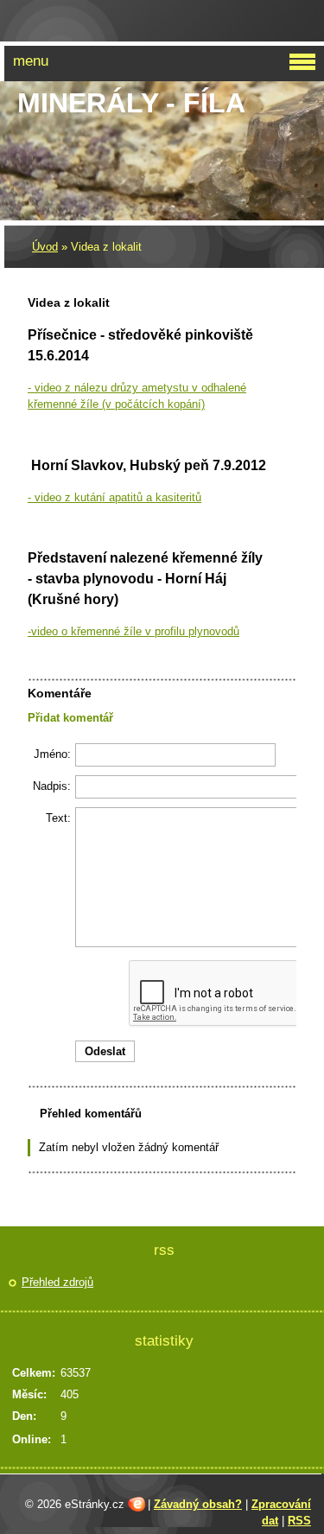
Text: (58, 818)
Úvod (45, 246)
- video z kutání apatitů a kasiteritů (114, 497)
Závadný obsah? (198, 1504)
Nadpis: (52, 786)
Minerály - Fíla (131, 102)
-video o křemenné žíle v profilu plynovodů (133, 631)
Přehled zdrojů (57, 1282)
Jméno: (52, 754)
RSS (299, 1520)
